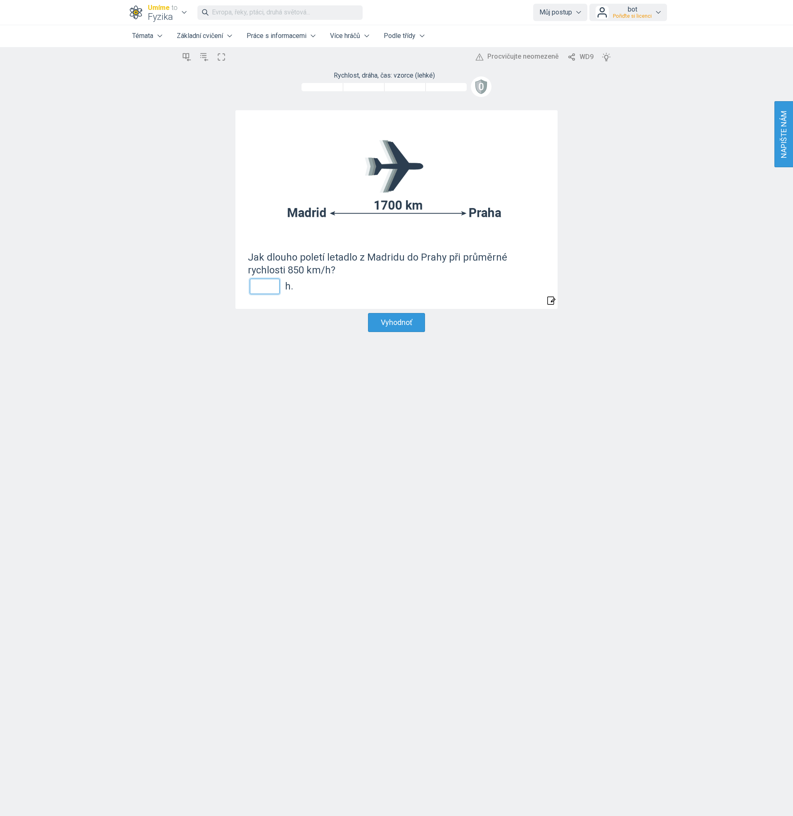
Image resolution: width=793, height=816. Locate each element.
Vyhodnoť (396, 322)
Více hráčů (345, 36)
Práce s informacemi (276, 36)
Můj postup (555, 12)
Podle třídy (399, 36)
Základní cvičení (200, 36)
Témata (142, 36)
